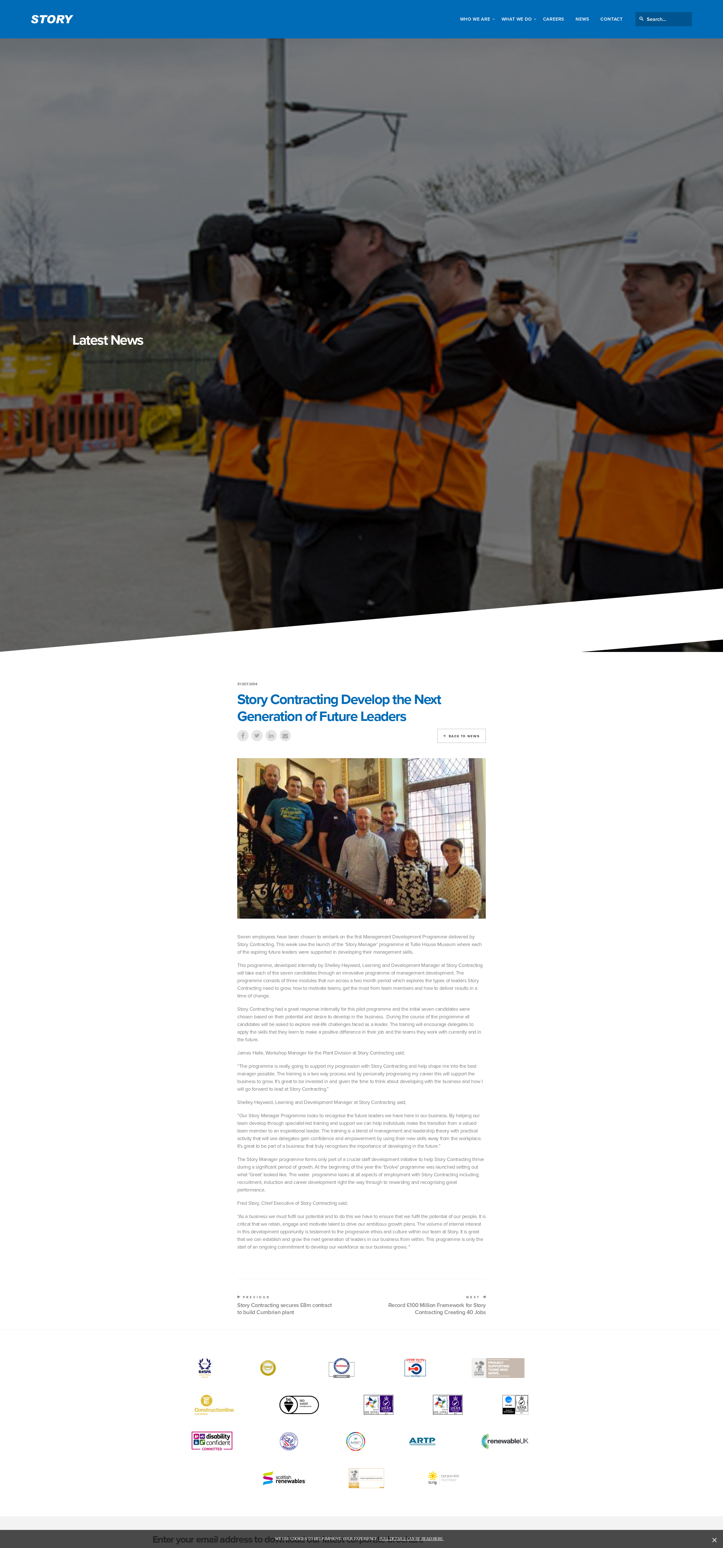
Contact (611, 19)
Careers (554, 19)
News (582, 19)
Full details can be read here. (411, 1539)
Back (464, 736)
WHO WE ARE (475, 19)
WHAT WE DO (517, 19)
